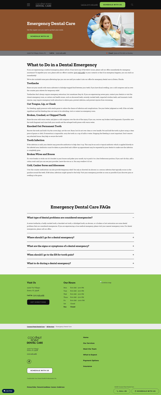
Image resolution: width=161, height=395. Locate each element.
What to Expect (90, 355)
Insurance (87, 366)
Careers (53, 387)
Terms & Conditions (43, 387)
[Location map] (117, 299)
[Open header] (29, 5)
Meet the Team (90, 349)
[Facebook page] (29, 361)
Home (85, 337)
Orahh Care (60, 387)
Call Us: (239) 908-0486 (89, 5)
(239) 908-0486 (61, 53)
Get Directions (38, 302)
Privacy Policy (31, 387)
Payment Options (91, 360)
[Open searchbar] (132, 5)
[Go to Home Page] (43, 5)
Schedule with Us (112, 5)
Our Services (89, 343)
